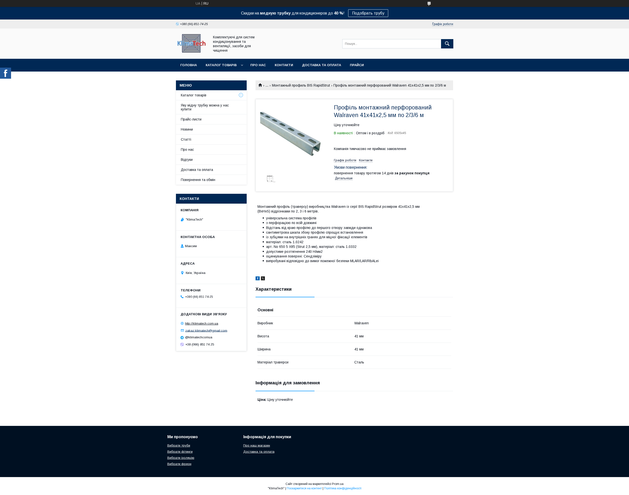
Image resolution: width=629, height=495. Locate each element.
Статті (186, 139)
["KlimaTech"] (191, 52)
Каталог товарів (221, 65)
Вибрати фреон (179, 464)
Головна (188, 65)
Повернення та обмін (198, 180)
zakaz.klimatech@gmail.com (206, 330)
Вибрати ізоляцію (180, 458)
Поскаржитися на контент (304, 488)
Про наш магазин (256, 445)
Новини (187, 129)
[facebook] (258, 279)
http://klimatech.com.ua (201, 323)
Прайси (357, 65)
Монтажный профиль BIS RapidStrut (301, 85)
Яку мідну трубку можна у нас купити (205, 107)
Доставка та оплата (321, 65)
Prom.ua (337, 484)
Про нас (258, 65)
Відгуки (187, 160)
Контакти (284, 65)
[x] (263, 279)
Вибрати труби (178, 445)
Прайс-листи (191, 119)
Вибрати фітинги (180, 451)
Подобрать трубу (368, 13)
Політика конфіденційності (342, 488)
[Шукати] (447, 43)
